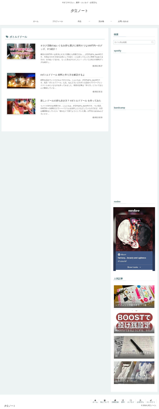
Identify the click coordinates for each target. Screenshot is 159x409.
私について (104, 402)
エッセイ (130, 402)
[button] (152, 42)
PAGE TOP (153, 395)
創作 (123, 402)
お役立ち (140, 402)
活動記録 (115, 402)
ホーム (95, 402)
